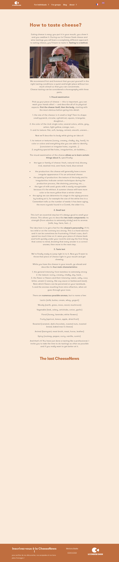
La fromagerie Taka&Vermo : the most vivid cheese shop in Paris (57, 407)
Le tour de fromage (44, 467)
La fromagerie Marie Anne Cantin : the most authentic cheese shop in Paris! (58, 521)
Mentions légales (72, 548)
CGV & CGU (72, 553)
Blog (65, 5)
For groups (56, 5)
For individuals (40, 5)
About (71, 5)
